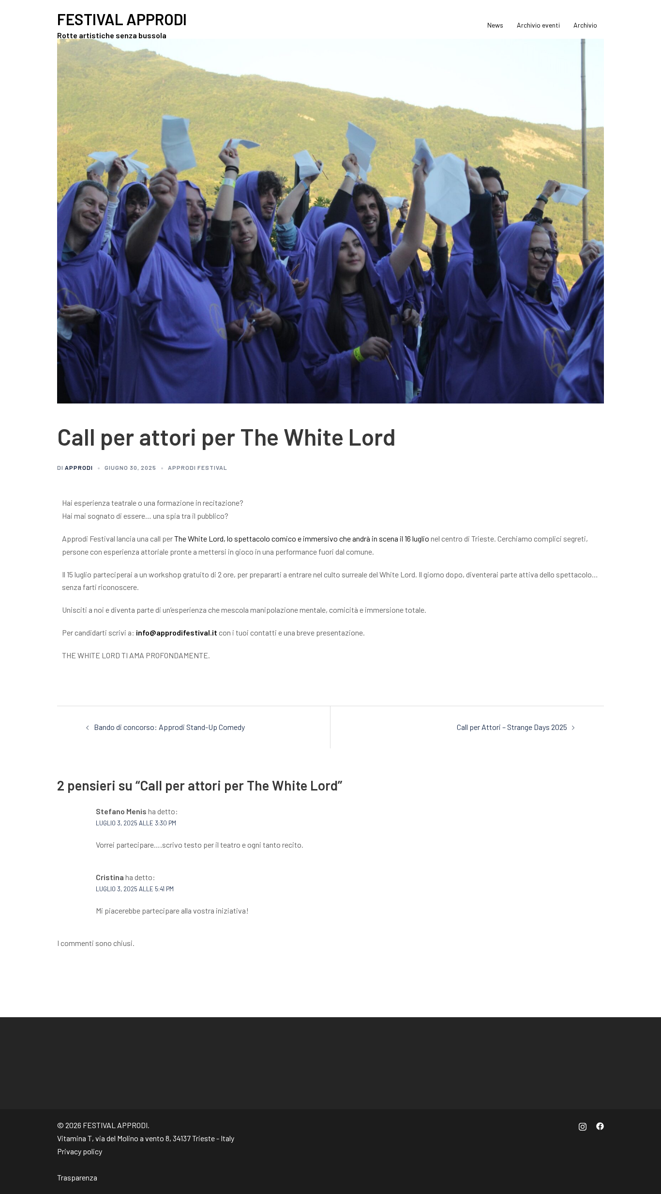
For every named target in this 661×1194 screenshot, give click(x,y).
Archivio (585, 25)
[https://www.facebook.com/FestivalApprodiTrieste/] (600, 1125)
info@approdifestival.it (176, 632)
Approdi (79, 467)
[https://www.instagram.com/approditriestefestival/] (582, 1125)
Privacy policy (79, 1151)
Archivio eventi (538, 25)
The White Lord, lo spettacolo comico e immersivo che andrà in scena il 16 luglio (301, 538)
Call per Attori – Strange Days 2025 (512, 726)
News (495, 25)
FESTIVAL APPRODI (122, 19)
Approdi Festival (197, 467)
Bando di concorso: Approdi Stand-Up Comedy (169, 726)
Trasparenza (77, 1177)
